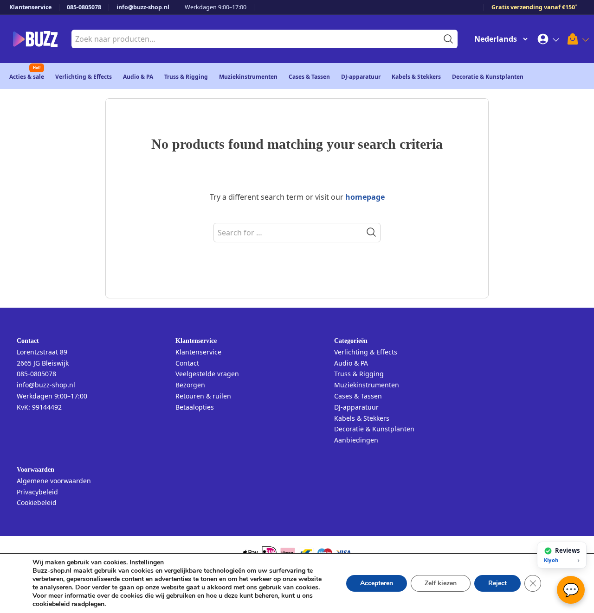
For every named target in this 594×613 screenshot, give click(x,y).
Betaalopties (194, 407)
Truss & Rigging (186, 77)
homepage (365, 197)
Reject (497, 583)
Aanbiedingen (356, 440)
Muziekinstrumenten (248, 77)
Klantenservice (30, 7)
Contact (187, 363)
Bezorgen (190, 384)
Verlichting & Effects (83, 77)
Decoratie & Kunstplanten (487, 77)
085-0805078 (84, 7)
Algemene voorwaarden (54, 480)
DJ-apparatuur (361, 77)
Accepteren (376, 583)
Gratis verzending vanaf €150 (534, 7)
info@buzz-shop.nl (142, 7)
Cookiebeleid (37, 502)
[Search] (371, 232)
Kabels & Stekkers (416, 77)
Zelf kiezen (441, 583)
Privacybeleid (37, 491)
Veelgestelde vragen (207, 373)
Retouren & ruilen (203, 396)
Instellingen (146, 562)
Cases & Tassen (309, 77)
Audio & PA (138, 77)
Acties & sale (26, 77)
